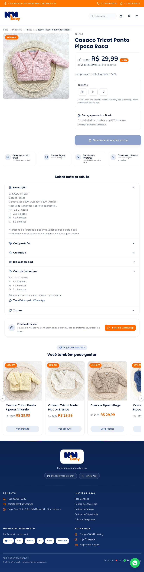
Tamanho (83, 85)
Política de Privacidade (86, 514)
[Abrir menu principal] (136, 16)
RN (82, 92)
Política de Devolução (86, 504)
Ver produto (22, 428)
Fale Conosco (82, 499)
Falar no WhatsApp (123, 327)
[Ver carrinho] (121, 16)
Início (5, 29)
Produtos (17, 29)
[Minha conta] (129, 16)
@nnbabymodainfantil (62, 475)
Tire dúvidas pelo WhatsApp (29, 300)
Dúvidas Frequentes (85, 519)
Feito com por (122, 560)
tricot (29, 29)
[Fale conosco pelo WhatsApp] (135, 563)
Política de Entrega (84, 509)
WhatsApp (91, 475)
